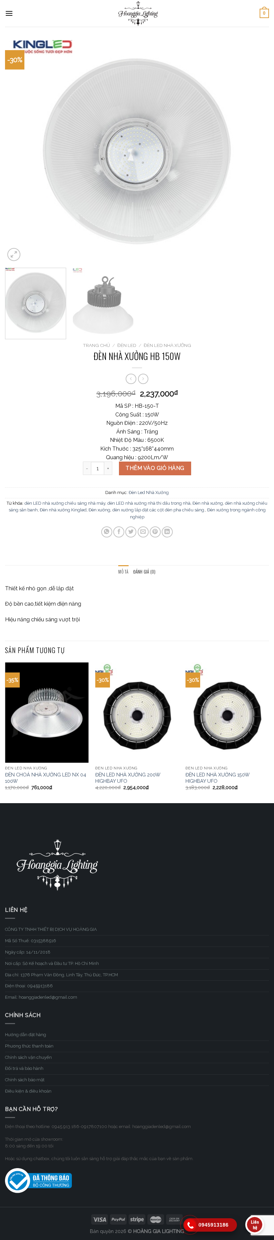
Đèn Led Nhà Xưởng (167, 345)
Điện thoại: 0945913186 (29, 985)
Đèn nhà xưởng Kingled (63, 509)
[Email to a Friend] (143, 531)
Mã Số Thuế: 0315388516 (30, 940)
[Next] (255, 151)
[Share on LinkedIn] (167, 531)
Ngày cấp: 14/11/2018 (27, 952)
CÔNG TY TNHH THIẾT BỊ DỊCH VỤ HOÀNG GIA (51, 929)
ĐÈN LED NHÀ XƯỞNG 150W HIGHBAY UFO (217, 778)
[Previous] (19, 151)
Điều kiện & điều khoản (28, 1091)
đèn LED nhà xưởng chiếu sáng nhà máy (64, 503)
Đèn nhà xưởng (207, 503)
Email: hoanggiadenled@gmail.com (41, 997)
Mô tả (123, 572)
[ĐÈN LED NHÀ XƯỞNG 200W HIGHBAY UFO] (137, 712)
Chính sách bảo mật (24, 1079)
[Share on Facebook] (118, 531)
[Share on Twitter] (130, 531)
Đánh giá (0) (144, 572)
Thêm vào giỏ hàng (155, 468)
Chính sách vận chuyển (28, 1057)
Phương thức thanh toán (29, 1045)
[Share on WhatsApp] (106, 531)
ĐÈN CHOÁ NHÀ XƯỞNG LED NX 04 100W (45, 778)
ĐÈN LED (126, 345)
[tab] (123, 572)
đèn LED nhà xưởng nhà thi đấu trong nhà (148, 503)
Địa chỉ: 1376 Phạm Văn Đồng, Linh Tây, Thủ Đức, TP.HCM (61, 974)
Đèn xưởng (99, 509)
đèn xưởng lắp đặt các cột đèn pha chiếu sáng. (158, 509)
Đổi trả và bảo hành (24, 1068)
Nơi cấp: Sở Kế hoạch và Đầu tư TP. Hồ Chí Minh (52, 963)
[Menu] (9, 13)
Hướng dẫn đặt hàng (25, 1034)
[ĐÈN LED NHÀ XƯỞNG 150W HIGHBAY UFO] (227, 712)
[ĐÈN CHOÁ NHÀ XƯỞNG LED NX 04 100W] (47, 712)
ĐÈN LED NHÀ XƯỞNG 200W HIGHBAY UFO (127, 778)
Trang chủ (96, 345)
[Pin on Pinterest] (155, 531)
